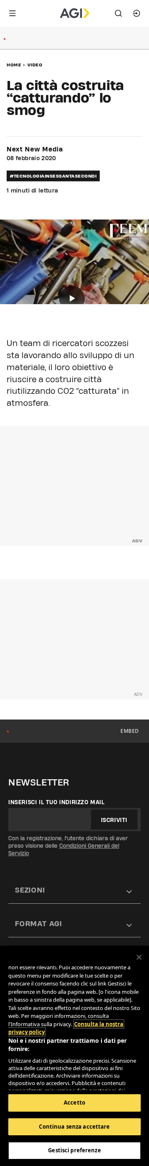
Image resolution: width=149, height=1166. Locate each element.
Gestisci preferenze (74, 1150)
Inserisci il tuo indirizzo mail (56, 802)
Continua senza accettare (74, 1126)
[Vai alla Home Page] (75, 13)
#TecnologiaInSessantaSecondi (53, 176)
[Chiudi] (139, 957)
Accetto (74, 1102)
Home (14, 65)
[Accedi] (136, 13)
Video (35, 65)
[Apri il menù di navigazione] (12, 13)
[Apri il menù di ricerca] (118, 13)
